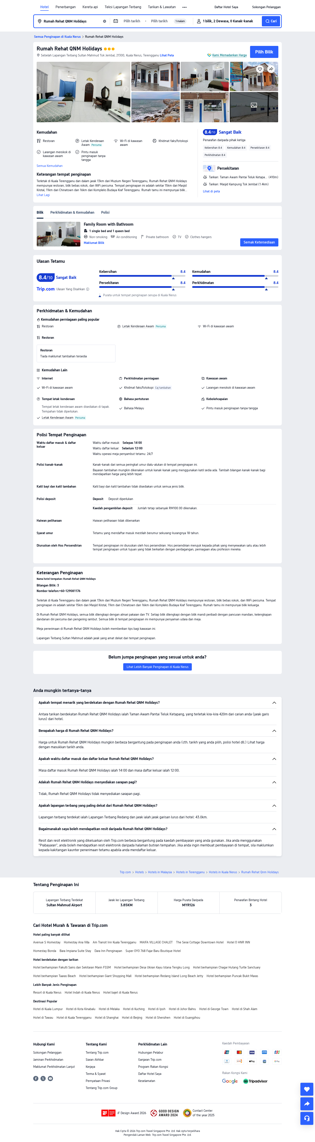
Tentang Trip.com (97, 1052)
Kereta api (90, 7)
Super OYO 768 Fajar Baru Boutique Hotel (153, 951)
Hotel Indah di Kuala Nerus (82, 992)
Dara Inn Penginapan (108, 951)
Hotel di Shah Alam (244, 1009)
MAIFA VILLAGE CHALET (156, 942)
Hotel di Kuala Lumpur (48, 1009)
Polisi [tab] (105, 212)
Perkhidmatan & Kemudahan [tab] (72, 212)
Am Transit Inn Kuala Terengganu (114, 942)
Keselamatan (146, 1081)
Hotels (139, 872)
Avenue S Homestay (46, 942)
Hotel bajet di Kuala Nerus (120, 992)
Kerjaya (90, 1066)
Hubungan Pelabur (150, 1052)
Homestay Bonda (44, 951)
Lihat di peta (211, 191)
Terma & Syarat (96, 1074)
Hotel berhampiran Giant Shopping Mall (105, 976)
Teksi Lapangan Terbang (123, 7)
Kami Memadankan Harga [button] (229, 55)
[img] (83, 92)
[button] (185, 7)
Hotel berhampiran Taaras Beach (54, 976)
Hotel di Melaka (109, 1009)
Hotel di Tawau (43, 1017)
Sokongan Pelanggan (47, 1052)
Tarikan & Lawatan (162, 7)
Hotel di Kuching (134, 1009)
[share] (306, 1103)
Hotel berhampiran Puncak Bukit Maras (232, 976)
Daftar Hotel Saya (149, 1074)
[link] (226, 7)
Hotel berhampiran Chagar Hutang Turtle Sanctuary (226, 967)
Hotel (44, 7)
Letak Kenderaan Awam (138, 326)
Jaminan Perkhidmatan (48, 1059)
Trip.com (125, 872)
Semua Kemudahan (50, 166)
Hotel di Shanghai (106, 1017)
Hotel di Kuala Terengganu (74, 1017)
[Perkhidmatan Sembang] (306, 1118)
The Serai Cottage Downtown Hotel (200, 942)
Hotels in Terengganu (190, 872)
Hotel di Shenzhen (158, 1017)
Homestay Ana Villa (76, 942)
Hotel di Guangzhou (187, 1017)
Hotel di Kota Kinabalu (80, 1009)
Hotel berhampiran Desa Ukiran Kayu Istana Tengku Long (152, 967)
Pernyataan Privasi (98, 1081)
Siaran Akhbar (95, 1059)
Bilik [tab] (40, 212)
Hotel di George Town (213, 1009)
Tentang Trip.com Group (101, 1088)
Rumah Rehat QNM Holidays (69, 48)
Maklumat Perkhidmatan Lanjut (54, 1066)
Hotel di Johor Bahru (182, 1009)
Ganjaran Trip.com (150, 1059)
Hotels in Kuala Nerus (223, 872)
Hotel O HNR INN (238, 942)
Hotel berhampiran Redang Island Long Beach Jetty (169, 976)
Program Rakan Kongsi (153, 1066)
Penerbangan (66, 7)
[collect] (306, 1089)
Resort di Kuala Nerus (47, 992)
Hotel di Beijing (132, 1017)
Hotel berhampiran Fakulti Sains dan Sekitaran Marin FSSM (72, 967)
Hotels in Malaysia (160, 872)
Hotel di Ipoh (156, 1009)
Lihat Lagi (43, 195)
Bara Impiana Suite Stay (75, 951)
